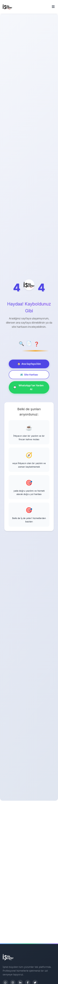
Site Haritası (29, 374)
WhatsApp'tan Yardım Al (28, 387)
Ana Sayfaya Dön (29, 363)
